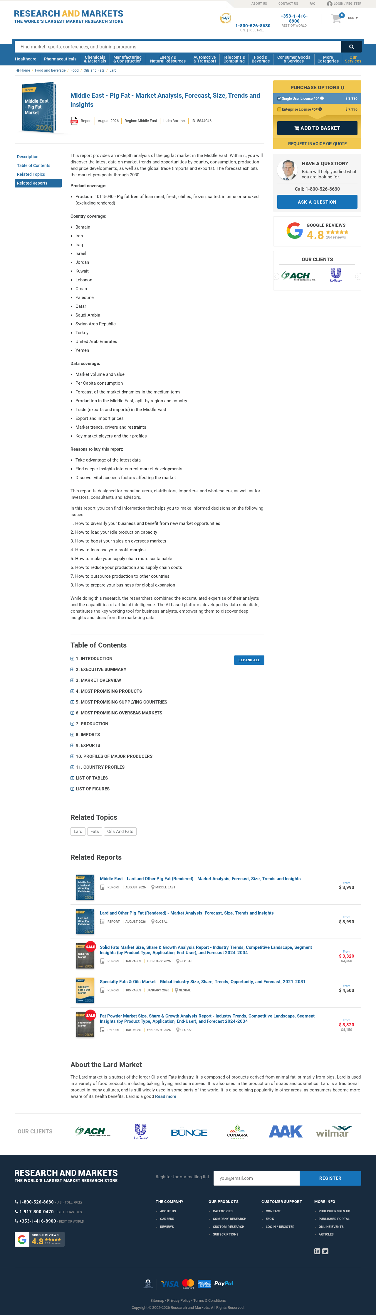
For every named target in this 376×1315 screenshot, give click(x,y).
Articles (326, 1234)
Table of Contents (33, 165)
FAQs (270, 1219)
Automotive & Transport (205, 59)
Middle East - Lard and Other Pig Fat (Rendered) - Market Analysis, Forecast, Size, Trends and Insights (200, 878)
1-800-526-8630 (253, 25)
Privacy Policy (178, 1300)
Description (27, 156)
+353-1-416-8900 (294, 19)
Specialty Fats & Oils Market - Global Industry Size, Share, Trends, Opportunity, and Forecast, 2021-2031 (203, 981)
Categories (223, 1211)
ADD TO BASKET (317, 128)
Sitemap (157, 1300)
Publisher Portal (334, 1219)
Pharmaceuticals (60, 59)
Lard (78, 831)
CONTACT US (288, 4)
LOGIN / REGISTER (347, 4)
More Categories (328, 59)
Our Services (353, 59)
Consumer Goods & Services (293, 59)
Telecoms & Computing (234, 59)
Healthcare (25, 59)
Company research (229, 1219)
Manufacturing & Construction (127, 59)
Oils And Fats (120, 831)
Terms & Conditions (209, 1300)
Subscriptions (226, 1234)
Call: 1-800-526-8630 (317, 189)
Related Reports (32, 183)
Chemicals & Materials (95, 59)
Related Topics (31, 174)
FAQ (312, 4)
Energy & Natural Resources (168, 59)
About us (168, 1211)
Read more (165, 1096)
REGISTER (330, 1178)
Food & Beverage (261, 59)
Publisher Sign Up (334, 1211)
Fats (94, 831)
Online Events (331, 1227)
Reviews (167, 1227)
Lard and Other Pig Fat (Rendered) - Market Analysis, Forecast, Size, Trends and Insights (187, 913)
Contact (273, 1211)
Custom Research (228, 1227)
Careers (167, 1219)
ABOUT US (259, 4)
